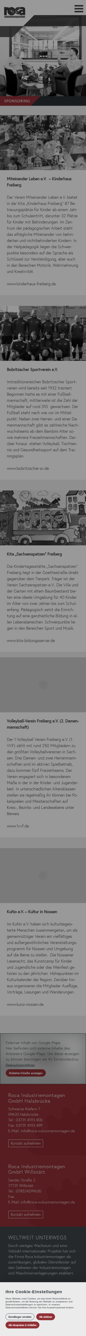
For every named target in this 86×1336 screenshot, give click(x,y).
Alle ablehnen (45, 1316)
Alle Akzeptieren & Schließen (22, 1325)
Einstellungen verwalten (19, 1316)
